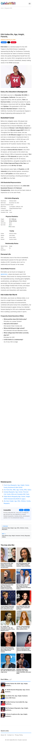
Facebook (4, 42)
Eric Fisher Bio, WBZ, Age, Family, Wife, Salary (17, 489)
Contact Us (10, 735)
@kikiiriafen (4, 274)
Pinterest (13, 42)
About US (3, 735)
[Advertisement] (16, 21)
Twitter (21, 510)
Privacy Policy (19, 735)
